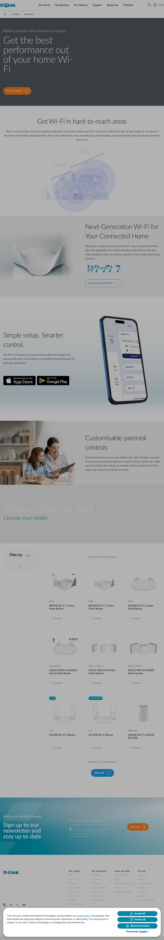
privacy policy (83, 915)
